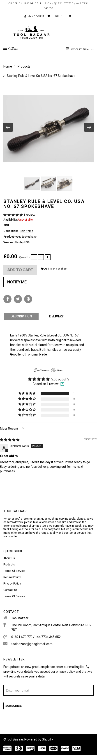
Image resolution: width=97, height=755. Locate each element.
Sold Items (26, 231)
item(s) (82, 49)
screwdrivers (15, 522)
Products (24, 66)
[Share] (7, 299)
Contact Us (10, 590)
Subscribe (13, 705)
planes (81, 518)
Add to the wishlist (55, 268)
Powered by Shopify (38, 739)
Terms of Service (14, 570)
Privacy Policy (12, 583)
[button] (13, 215)
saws (89, 518)
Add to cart (20, 270)
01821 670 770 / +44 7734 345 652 (36, 637)
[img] (9, 440)
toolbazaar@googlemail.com (32, 644)
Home (7, 66)
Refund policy (12, 577)
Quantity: (24, 257)
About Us (9, 558)
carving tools (67, 518)
